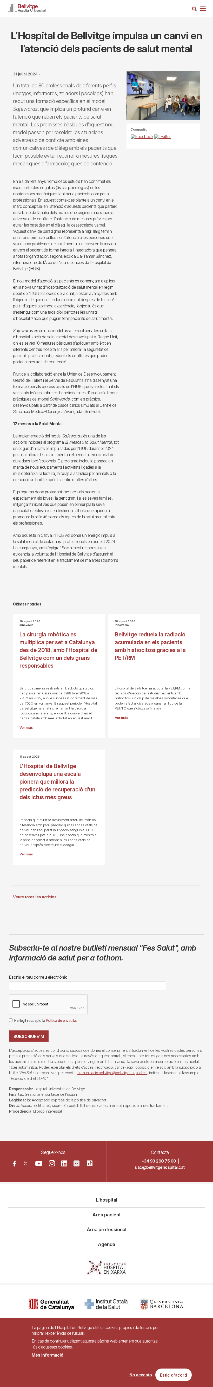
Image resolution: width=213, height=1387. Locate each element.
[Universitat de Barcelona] (161, 1304)
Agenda (106, 1244)
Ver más (26, 728)
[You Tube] (39, 1163)
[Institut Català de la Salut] (106, 1304)
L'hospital (106, 1200)
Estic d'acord (173, 1375)
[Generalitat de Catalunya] (51, 1304)
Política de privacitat (61, 1020)
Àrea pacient (106, 1214)
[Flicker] (76, 1163)
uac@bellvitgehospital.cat (160, 1167)
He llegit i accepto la (45, 1020)
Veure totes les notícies (34, 896)
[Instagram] (52, 1163)
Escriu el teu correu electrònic (38, 977)
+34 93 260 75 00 (159, 1161)
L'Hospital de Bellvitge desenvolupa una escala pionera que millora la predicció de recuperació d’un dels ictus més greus (57, 782)
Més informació (47, 1355)
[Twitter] (25, 1163)
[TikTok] (90, 1163)
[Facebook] (14, 1163)
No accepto (140, 1375)
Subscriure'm (29, 1036)
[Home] (27, 7)
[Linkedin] (64, 1163)
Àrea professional (106, 1229)
